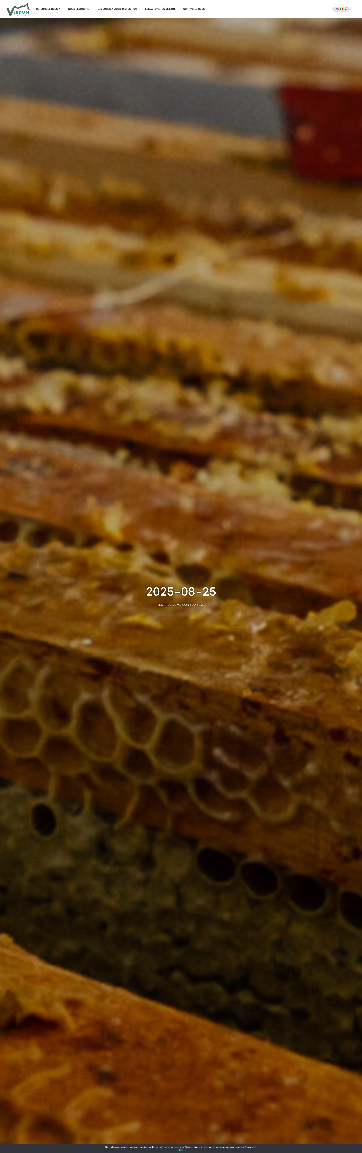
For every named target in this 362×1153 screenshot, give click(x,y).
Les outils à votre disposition (117, 9)
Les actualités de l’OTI (160, 9)
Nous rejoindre (78, 9)
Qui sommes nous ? (48, 9)
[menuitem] (337, 9)
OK (181, 1150)
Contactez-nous (194, 9)
